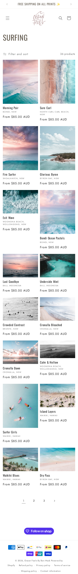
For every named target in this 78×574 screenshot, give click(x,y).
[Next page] (54, 501)
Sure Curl (45, 108)
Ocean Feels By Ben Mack (37, 560)
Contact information (51, 570)
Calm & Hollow (49, 362)
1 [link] (23, 501)
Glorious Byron (49, 174)
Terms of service (62, 565)
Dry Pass (45, 475)
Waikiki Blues (11, 475)
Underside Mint (49, 281)
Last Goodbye (11, 281)
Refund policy (26, 565)
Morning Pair (10, 108)
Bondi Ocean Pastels (52, 238)
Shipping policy (29, 570)
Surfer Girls (10, 432)
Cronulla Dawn (11, 368)
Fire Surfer (9, 174)
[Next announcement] (71, 4)
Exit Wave (8, 218)
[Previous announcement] (7, 4)
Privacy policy (43, 565)
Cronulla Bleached (51, 325)
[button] (7, 18)
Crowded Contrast (14, 325)
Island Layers (48, 411)
